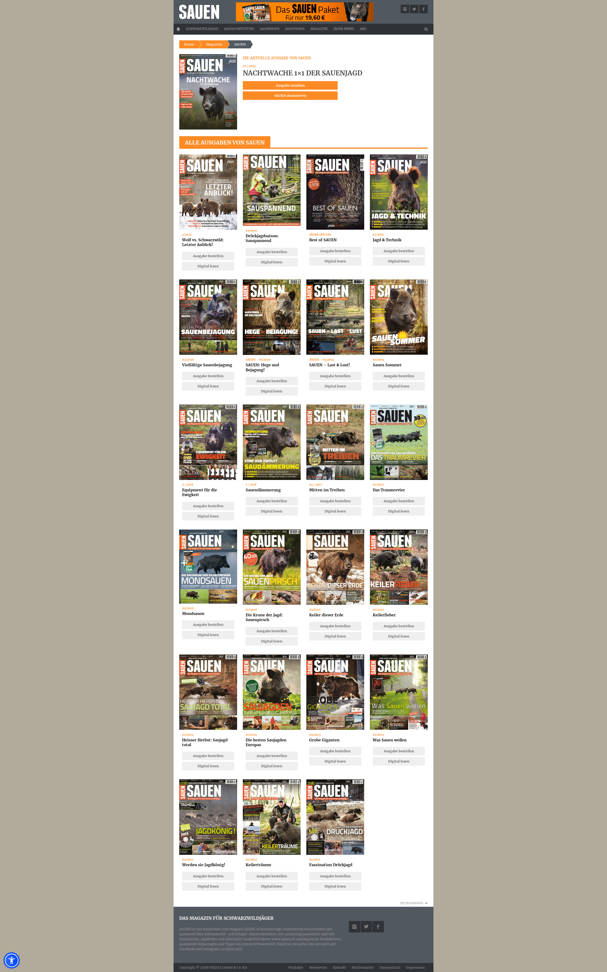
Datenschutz (389, 967)
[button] (11, 960)
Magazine (319, 29)
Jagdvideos (295, 29)
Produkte (295, 967)
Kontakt (339, 967)
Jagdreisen (269, 29)
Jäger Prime (343, 29)
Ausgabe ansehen (290, 85)
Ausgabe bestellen (208, 256)
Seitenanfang (411, 903)
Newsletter (318, 967)
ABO (363, 29)
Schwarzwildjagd (202, 29)
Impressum (415, 967)
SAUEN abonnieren (290, 95)
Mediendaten (363, 967)
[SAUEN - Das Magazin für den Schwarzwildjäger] (204, 12)
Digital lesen (208, 266)
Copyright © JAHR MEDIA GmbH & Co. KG (213, 967)
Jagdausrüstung (239, 29)
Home (178, 29)
